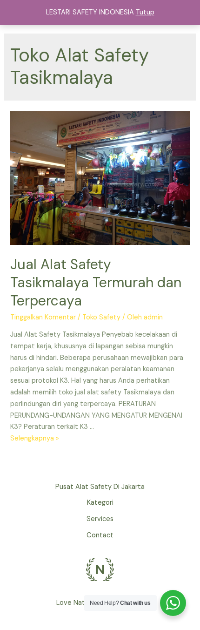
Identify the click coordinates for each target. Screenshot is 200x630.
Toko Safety (101, 317)
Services (100, 519)
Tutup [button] (145, 12)
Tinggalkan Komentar (43, 317)
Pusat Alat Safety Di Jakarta (100, 486)
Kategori (100, 502)
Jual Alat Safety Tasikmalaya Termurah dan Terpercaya (95, 282)
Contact (100, 535)
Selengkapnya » (34, 438)
